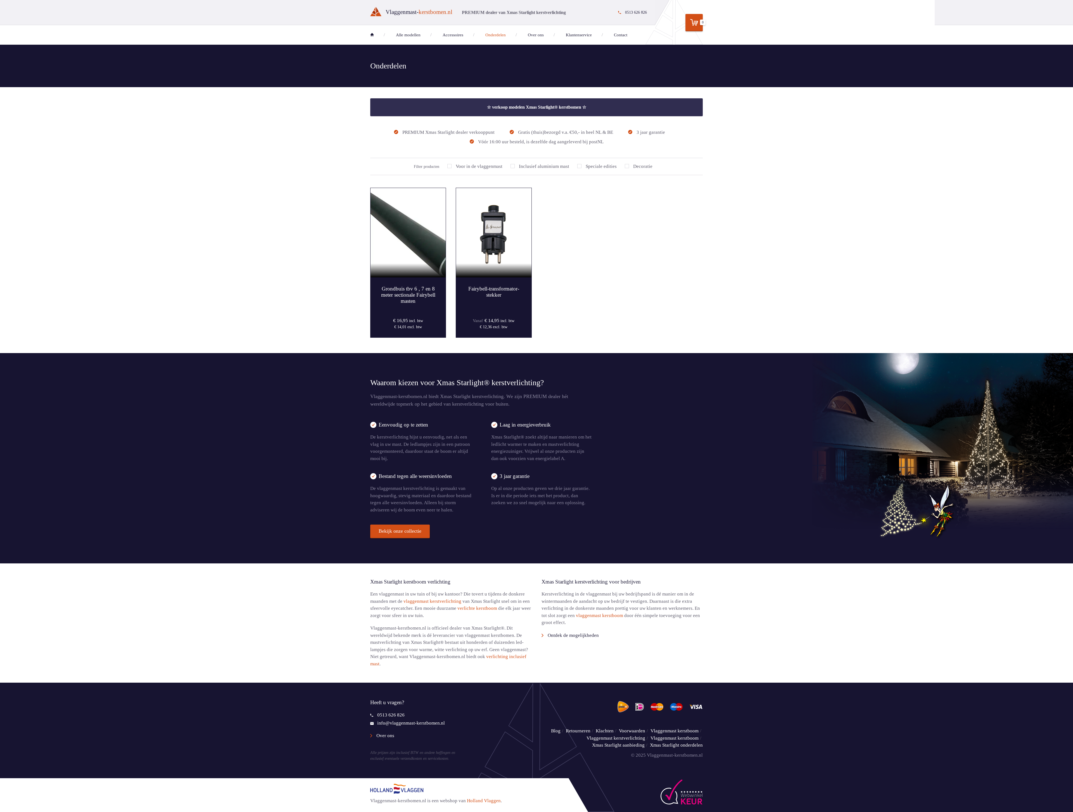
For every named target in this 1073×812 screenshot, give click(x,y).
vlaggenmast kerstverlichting (432, 601)
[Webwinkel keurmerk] (681, 792)
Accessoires (453, 35)
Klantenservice (579, 35)
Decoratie (642, 166)
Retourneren (578, 731)
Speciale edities (601, 166)
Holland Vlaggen (484, 800)
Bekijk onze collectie (400, 531)
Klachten (605, 731)
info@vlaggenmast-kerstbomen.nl (411, 723)
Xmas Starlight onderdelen (676, 745)
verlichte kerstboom (477, 608)
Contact (620, 35)
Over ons (536, 35)
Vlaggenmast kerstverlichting (616, 738)
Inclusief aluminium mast (544, 166)
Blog (556, 731)
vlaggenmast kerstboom (599, 615)
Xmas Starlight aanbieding (618, 745)
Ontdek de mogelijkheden (573, 635)
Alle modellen (408, 35)
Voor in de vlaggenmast (479, 166)
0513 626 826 (391, 715)
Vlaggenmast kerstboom (675, 731)
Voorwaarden (632, 731)
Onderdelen (495, 35)
